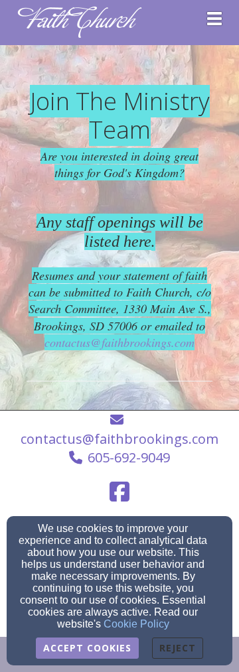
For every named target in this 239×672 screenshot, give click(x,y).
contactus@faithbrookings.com (119, 342)
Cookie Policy (136, 624)
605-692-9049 (129, 457)
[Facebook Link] (119, 491)
